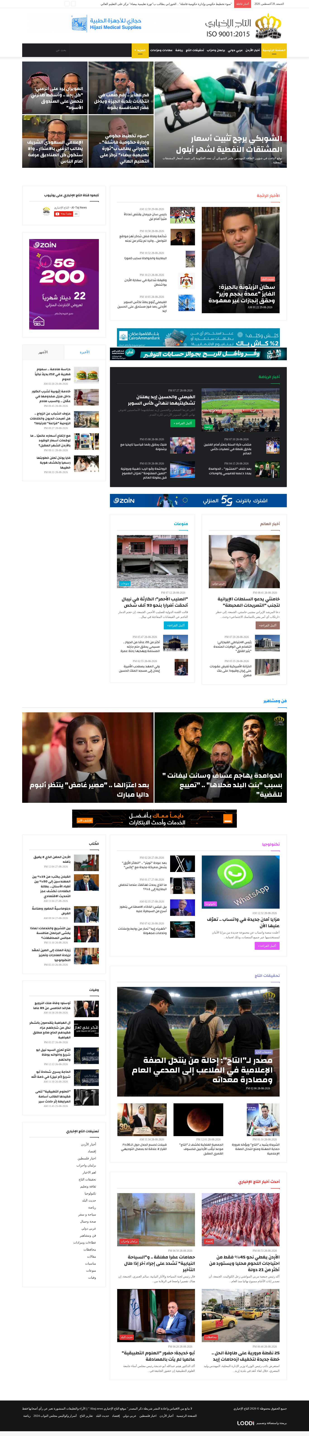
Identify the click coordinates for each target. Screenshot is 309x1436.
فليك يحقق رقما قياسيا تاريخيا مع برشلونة (143, 447)
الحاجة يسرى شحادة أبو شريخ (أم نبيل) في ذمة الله (51, 1074)
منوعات (91, 1270)
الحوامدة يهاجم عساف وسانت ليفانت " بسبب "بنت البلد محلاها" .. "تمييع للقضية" (222, 785)
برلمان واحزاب (216, 50)
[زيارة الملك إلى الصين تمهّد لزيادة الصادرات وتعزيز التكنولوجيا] (86, 956)
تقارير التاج (86, 1415)
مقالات (91, 1256)
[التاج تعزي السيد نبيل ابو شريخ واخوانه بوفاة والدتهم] (86, 1055)
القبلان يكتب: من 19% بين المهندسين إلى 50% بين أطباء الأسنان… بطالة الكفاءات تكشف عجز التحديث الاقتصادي (51, 886)
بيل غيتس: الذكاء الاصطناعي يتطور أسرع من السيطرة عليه (143, 909)
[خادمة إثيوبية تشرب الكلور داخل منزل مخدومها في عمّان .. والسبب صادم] (86, 397)
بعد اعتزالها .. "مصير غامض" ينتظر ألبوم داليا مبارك (89, 790)
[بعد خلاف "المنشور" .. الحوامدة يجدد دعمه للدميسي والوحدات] (267, 469)
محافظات (89, 1249)
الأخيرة (85, 352)
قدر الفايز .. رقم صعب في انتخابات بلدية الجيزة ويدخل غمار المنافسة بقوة (121, 101)
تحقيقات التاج (195, 50)
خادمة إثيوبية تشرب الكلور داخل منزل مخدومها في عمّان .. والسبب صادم (51, 396)
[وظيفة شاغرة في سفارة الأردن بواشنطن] (186, 281)
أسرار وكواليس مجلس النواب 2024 (55, 1415)
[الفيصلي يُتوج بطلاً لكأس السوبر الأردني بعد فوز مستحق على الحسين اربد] (186, 303)
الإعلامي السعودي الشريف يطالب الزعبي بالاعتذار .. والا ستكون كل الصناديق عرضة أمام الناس (55, 151)
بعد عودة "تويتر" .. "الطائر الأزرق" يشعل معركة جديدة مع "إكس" (144, 865)
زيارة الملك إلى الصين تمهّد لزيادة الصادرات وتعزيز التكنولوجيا (51, 955)
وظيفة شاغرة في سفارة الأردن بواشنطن (145, 282)
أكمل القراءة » (183, 423)
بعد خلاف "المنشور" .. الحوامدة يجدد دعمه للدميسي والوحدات (230, 471)
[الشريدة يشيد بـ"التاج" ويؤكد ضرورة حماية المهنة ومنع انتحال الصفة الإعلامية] (263, 1119)
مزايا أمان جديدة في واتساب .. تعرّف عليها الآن (243, 922)
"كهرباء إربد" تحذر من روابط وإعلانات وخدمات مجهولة (142, 931)
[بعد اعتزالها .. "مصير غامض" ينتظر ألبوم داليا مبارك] (88, 757)
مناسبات (90, 1263)
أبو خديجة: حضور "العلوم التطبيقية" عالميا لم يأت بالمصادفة (158, 1356)
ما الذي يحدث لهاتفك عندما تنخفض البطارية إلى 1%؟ (143, 887)
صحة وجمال (88, 1221)
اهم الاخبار (89, 1172)
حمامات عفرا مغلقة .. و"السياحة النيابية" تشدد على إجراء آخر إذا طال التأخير (159, 1263)
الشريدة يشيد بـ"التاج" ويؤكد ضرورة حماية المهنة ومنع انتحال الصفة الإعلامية (256, 1149)
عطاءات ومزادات (161, 50)
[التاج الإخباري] (245, 26)
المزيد (141, 50)
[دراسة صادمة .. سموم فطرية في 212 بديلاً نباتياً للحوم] (86, 375)
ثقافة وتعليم (88, 1186)
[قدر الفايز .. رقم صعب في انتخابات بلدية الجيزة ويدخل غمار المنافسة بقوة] (121, 88)
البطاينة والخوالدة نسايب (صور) (145, 258)
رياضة (179, 50)
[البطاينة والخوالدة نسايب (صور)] (190, 259)
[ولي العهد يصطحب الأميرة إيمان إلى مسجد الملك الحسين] (181, 667)
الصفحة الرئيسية (274, 50)
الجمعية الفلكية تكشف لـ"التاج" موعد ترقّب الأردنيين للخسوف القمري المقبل (201, 1149)
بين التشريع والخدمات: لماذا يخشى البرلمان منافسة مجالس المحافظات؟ (50, 933)
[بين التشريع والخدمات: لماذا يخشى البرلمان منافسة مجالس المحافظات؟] (86, 934)
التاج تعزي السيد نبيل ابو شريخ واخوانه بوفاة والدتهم (53, 1055)
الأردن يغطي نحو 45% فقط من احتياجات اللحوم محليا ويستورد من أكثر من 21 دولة (244, 1263)
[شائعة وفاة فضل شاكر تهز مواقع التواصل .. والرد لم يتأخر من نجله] (183, 237)
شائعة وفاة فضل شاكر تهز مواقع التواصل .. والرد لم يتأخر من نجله (143, 238)
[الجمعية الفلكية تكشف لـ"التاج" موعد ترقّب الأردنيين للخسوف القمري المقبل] (198, 1119)
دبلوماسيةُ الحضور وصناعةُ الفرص (51, 911)
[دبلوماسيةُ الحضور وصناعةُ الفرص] (86, 914)
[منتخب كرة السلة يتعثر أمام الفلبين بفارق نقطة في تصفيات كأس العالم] (273, 445)
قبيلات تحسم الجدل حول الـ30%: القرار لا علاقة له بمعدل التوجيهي (144, 1147)
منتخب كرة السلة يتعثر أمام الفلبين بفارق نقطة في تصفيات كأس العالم (227, 449)
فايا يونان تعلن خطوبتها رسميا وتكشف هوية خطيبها (54, 463)
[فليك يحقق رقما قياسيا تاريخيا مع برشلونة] (182, 445)
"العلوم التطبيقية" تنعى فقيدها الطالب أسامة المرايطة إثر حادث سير (53, 1096)
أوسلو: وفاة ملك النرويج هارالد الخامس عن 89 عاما (52, 1005)
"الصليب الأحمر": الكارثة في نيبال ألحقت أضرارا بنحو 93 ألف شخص (155, 602)
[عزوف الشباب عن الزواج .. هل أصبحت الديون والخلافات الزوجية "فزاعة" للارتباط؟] (86, 419)
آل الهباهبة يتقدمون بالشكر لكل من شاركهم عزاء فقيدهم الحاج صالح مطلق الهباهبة (50, 1030)
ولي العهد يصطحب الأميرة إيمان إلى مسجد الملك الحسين (139, 668)
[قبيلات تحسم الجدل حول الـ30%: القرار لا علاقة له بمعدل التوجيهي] (142, 1119)
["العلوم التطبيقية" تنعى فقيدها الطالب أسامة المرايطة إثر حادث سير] (86, 1097)
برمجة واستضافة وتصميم (271, 1423)
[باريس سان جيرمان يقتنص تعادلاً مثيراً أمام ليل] (182, 215)
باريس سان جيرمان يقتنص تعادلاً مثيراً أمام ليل (145, 216)
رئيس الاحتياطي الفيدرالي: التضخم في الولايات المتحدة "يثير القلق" (233, 646)
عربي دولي (235, 50)
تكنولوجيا (90, 1193)
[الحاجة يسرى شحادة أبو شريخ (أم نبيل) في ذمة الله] (86, 1077)
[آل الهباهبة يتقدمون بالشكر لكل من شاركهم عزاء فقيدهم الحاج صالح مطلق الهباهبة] (86, 1028)
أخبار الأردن (252, 50)
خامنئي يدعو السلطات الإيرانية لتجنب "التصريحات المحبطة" (249, 602)
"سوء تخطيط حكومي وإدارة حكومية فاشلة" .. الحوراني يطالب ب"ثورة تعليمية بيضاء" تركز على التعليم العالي (124, 148)
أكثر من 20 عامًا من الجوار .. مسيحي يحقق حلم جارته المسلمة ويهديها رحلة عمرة (140, 646)
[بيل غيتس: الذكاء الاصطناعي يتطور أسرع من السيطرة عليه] (182, 907)
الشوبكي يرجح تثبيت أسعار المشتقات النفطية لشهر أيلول (229, 144)
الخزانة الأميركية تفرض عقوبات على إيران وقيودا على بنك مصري (231, 670)
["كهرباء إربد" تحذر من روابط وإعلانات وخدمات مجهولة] (182, 929)
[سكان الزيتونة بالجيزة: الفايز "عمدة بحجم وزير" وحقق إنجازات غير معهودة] (241, 260)
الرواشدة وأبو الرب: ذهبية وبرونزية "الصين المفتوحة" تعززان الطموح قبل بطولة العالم (144, 473)
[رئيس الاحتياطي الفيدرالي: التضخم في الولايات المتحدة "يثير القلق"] (267, 643)
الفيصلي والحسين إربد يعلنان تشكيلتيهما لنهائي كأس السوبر (161, 400)
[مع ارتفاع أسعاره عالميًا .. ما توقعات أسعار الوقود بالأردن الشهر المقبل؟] (86, 441)
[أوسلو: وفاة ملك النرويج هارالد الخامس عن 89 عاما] (86, 1009)
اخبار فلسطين (87, 1158)
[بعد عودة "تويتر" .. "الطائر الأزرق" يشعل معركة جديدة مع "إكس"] (182, 863)
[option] (154, 115)
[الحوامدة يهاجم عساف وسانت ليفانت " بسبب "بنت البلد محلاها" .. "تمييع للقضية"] (220, 757)
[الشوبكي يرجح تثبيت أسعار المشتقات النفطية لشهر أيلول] (220, 115)
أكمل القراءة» (267, 625)
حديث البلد (89, 1200)
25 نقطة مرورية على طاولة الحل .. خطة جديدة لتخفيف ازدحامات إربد (246, 1356)
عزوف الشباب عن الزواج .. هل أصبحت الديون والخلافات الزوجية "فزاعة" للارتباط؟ (50, 418)
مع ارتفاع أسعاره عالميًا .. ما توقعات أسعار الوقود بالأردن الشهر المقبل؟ (50, 440)
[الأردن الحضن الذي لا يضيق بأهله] (86, 863)
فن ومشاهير (88, 1235)
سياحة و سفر (87, 1214)
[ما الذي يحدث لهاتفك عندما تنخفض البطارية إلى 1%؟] (182, 885)
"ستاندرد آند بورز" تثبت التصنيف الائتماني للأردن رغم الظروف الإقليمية (189, 4)
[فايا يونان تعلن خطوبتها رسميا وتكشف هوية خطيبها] (86, 463)
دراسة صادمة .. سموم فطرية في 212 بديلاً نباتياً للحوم (53, 374)
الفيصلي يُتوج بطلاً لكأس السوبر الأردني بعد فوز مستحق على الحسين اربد (142, 306)
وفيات (92, 1277)
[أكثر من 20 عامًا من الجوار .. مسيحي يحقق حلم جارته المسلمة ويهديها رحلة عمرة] (175, 643)
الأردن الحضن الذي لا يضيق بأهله (52, 859)
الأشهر (43, 352)
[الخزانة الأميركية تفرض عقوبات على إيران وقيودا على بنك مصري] (267, 667)
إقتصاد (92, 1151)
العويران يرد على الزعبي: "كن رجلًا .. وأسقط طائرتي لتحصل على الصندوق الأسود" (57, 98)
